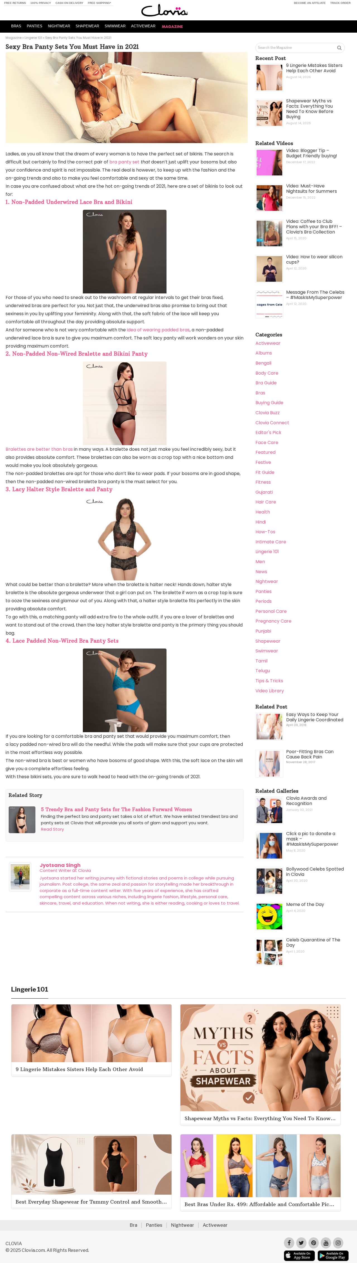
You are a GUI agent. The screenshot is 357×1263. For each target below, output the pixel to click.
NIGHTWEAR (59, 26)
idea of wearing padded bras (158, 330)
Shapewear (268, 641)
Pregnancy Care (273, 621)
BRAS (16, 26)
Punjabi (263, 631)
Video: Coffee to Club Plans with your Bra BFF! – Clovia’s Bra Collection (314, 226)
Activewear (268, 343)
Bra (133, 1225)
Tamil (261, 661)
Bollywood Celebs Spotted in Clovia (315, 872)
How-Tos (265, 532)
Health (262, 512)
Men (260, 561)
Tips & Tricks (269, 681)
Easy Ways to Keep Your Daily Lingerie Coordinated (314, 717)
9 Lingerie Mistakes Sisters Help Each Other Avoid (314, 68)
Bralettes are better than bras (39, 449)
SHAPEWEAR (87, 26)
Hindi (260, 522)
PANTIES (34, 26)
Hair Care (265, 502)
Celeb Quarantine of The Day (313, 942)
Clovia (84, 870)
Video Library (269, 691)
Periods (263, 601)
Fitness (263, 482)
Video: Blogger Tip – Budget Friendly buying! (311, 153)
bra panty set (124, 162)
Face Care (266, 442)
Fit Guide (264, 472)
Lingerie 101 (33, 37)
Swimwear (266, 651)
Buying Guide (269, 402)
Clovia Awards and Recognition (306, 801)
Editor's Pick (268, 432)
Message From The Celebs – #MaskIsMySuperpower (315, 295)
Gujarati (264, 492)
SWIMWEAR (115, 26)
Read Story (52, 829)
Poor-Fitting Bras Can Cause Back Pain (310, 754)
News (261, 571)
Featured (265, 452)
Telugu (262, 670)
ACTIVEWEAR (143, 26)
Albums (263, 353)
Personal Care (271, 611)
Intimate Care (270, 542)
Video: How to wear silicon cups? (314, 259)
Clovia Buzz (267, 412)
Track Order (340, 2)
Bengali (263, 363)
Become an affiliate (310, 2)
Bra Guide (266, 383)
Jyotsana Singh (60, 865)
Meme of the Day (305, 904)
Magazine (13, 37)
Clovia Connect (272, 423)
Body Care (266, 373)
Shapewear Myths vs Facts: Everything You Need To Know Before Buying (309, 109)
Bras (260, 393)
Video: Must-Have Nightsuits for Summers (311, 188)
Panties (263, 591)
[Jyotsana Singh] (20, 889)
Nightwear (266, 581)
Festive (263, 462)
